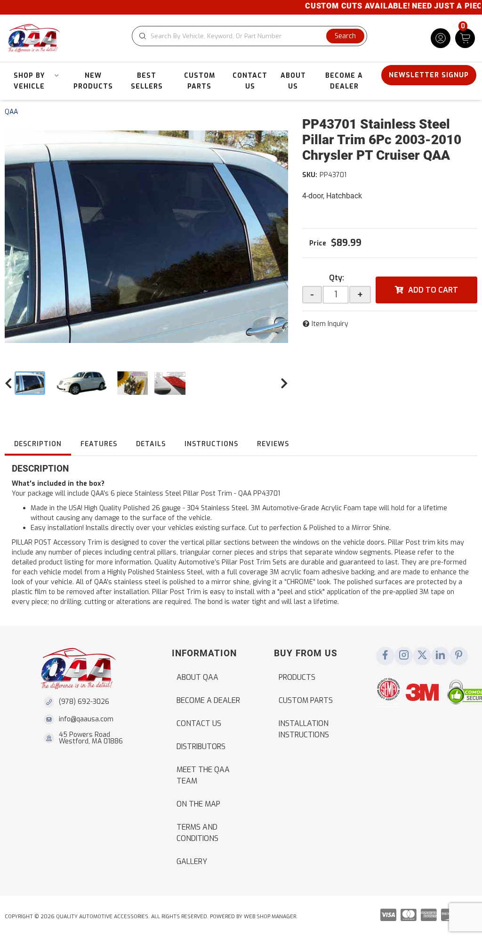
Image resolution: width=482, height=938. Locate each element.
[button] (249, 36)
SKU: (309, 175)
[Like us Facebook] (385, 656)
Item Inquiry (330, 323)
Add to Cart (433, 290)
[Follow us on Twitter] (422, 656)
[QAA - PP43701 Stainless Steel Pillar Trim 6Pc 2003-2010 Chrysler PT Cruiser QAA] (146, 237)
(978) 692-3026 (84, 701)
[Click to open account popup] (440, 38)
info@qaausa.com (86, 719)
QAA (11, 111)
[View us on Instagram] (404, 656)
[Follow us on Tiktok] (440, 656)
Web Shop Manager (270, 916)
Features (98, 444)
